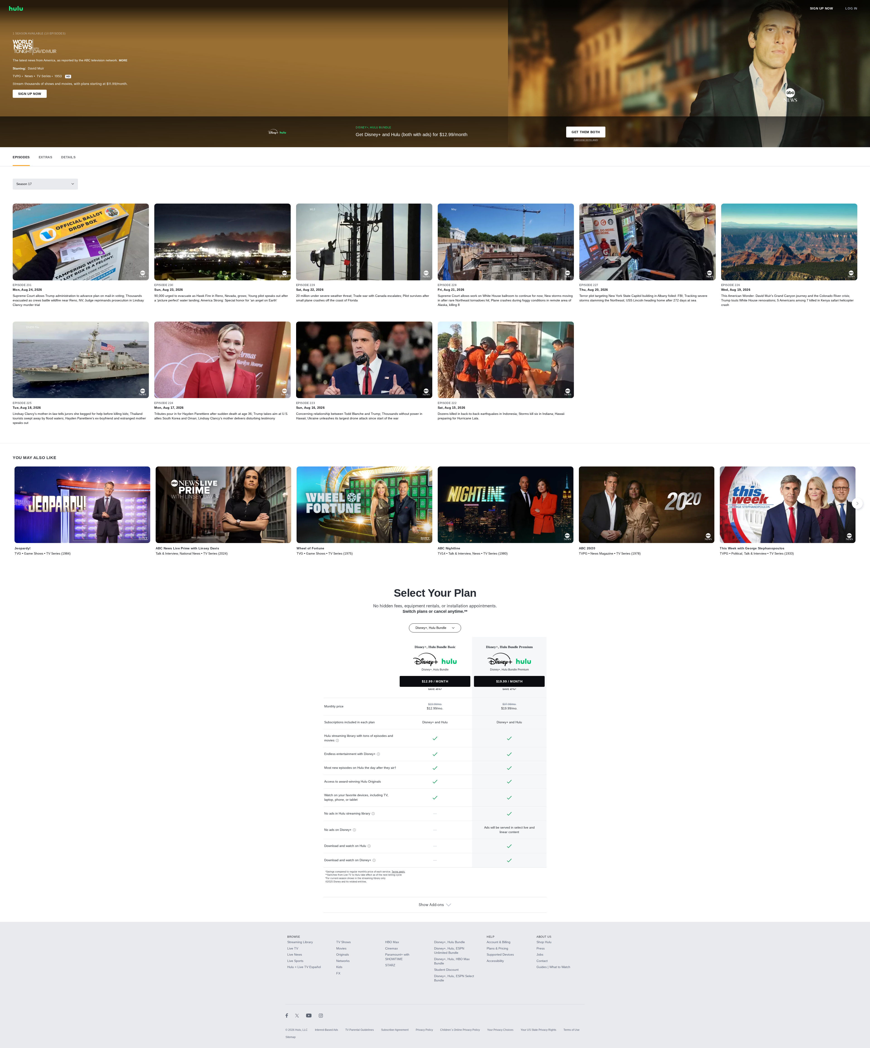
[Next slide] (857, 503)
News (29, 76)
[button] (21, 156)
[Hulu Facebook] (290, 1015)
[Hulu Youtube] (312, 1015)
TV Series (44, 76)
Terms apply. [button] (398, 872)
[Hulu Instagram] (321, 1015)
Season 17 (24, 184)
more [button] (123, 60)
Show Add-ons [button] (431, 905)
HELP (490, 936)
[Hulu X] (300, 1015)
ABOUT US (543, 936)
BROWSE (293, 936)
